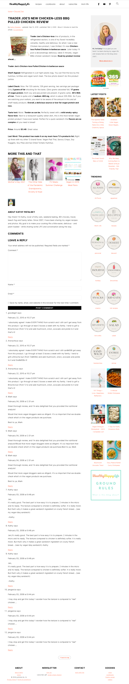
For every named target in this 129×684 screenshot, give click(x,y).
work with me (79, 672)
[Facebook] (98, 4)
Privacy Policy (11, 679)
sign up (48, 672)
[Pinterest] (110, 4)
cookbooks (51, 4)
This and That (19, 11)
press (19, 675)
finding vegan (110, 677)
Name (11, 284)
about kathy (19, 672)
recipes (38, 4)
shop (110, 672)
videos (110, 679)
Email (11, 294)
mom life (85, 4)
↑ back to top (64, 657)
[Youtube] (104, 4)
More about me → (106, 61)
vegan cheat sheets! (55, 675)
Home (10, 11)
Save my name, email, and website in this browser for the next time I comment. (44, 303)
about (62, 4)
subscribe (73, 4)
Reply (10, 337)
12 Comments (18, 30)
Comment (13, 250)
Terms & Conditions (24, 679)
